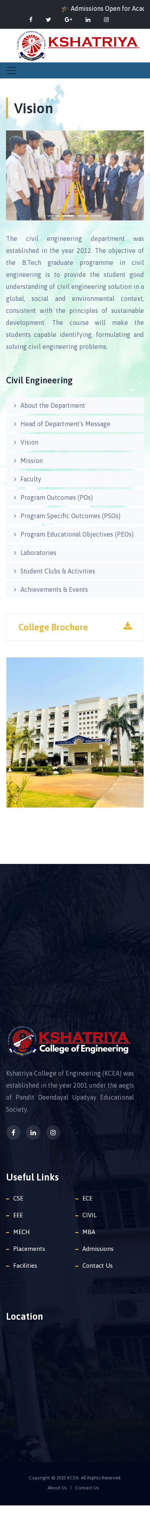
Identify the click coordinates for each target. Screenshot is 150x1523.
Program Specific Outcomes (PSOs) (70, 515)
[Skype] (106, 19)
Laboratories (38, 552)
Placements (29, 1248)
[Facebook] (30, 19)
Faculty (30, 479)
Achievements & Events (54, 589)
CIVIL (89, 1215)
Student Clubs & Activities (57, 571)
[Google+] (68, 19)
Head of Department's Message (65, 423)
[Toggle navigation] (11, 70)
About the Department (52, 405)
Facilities (25, 1265)
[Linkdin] (88, 19)
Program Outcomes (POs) (56, 497)
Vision (29, 442)
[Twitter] (48, 19)
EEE (18, 1215)
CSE (18, 1198)
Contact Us (97, 1265)
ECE (87, 1198)
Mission (31, 460)
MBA (88, 1231)
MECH (21, 1231)
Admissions (98, 1248)
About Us (57, 1488)
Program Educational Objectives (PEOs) (77, 534)
